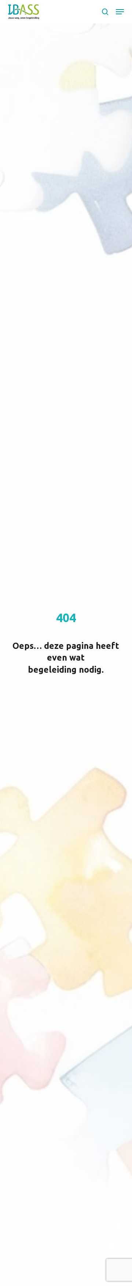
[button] (120, 11)
